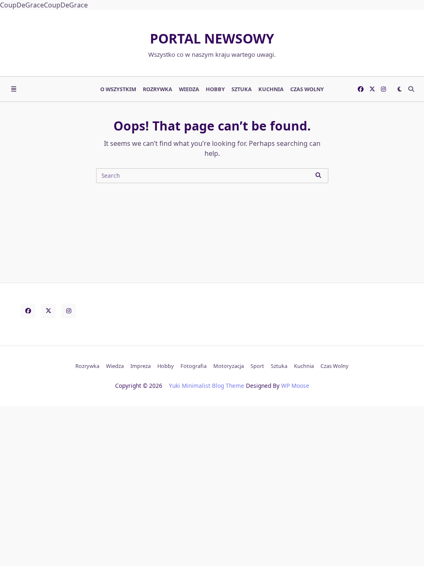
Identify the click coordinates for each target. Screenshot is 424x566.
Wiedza (189, 89)
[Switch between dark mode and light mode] (399, 89)
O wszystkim (118, 89)
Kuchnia (271, 89)
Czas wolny (307, 89)
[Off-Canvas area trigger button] (13, 89)
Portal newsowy (212, 38)
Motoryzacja (228, 366)
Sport (257, 366)
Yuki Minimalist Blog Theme (206, 385)
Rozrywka (157, 89)
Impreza (140, 366)
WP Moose (295, 385)
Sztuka (241, 89)
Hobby (215, 89)
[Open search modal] (411, 89)
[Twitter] (372, 89)
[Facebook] (361, 89)
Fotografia (194, 366)
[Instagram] (383, 89)
